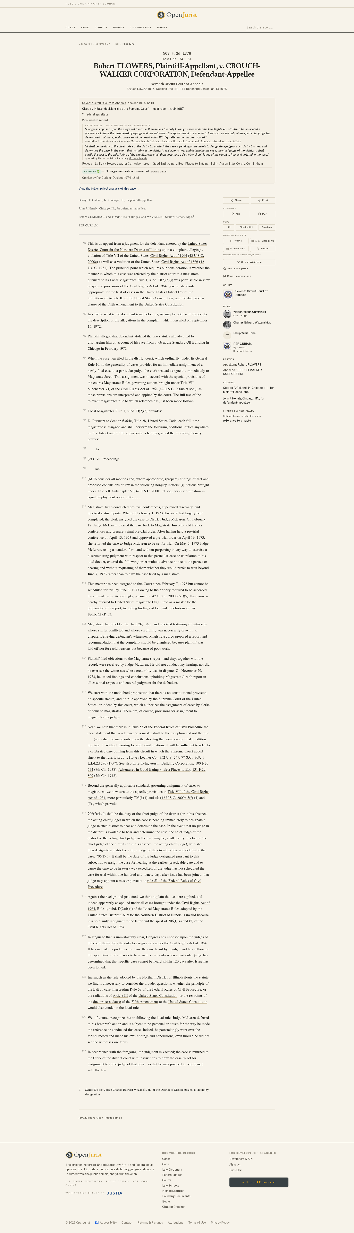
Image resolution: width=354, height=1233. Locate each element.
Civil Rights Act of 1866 (179, 261)
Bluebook (267, 227)
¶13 (84, 623)
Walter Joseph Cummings (249, 311)
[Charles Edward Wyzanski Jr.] (227, 325)
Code (85, 27)
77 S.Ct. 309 (190, 757)
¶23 (84, 1051)
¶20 (84, 936)
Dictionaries (140, 27)
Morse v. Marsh (140, 141)
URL (229, 227)
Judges (118, 27)
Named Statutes (173, 1190)
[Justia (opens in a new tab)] (115, 1193)
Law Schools (170, 1185)
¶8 (84, 458)
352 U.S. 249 (169, 757)
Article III (116, 297)
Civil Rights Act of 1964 (168, 255)
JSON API (235, 1170)
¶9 (84, 468)
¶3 (84, 335)
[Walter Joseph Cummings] (227, 314)
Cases (70, 27)
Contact (127, 1222)
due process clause (107, 1001)
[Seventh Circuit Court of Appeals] (227, 346)
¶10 (84, 478)
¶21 (84, 976)
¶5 (84, 410)
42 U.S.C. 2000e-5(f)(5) (170, 595)
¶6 (84, 420)
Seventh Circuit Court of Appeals (177, 84)
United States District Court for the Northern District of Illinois (135, 914)
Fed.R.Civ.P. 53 (99, 614)
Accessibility (106, 1222)
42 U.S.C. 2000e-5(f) (177, 797)
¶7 (84, 448)
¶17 (84, 784)
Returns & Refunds (150, 1222)
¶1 (84, 242)
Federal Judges (172, 1174)
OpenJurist (85, 43)
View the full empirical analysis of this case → (109, 188)
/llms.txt (235, 1164)
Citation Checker (173, 1206)
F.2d (116, 43)
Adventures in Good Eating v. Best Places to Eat (154, 769)
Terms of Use (197, 1222)
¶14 (84, 657)
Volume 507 (102, 43)
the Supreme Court (167, 698)
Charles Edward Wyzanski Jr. (252, 322)
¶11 (84, 506)
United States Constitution (153, 297)
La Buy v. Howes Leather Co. (113, 163)
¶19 (84, 895)
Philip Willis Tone (244, 333)
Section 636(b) (121, 420)
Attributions (175, 1222)
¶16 (84, 726)
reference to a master (136, 732)
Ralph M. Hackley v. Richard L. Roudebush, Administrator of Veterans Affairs (195, 141)
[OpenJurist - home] (177, 15)
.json (100, 1117)
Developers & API (241, 1159)
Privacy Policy (220, 1222)
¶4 (84, 357)
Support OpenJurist (259, 1182)
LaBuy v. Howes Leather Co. (136, 757)
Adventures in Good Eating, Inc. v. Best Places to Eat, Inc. (171, 163)
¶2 (84, 313)
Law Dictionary (172, 1169)
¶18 (84, 813)
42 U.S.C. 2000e (172, 388)
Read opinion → (242, 351)
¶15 (84, 692)
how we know (158, 171)
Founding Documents (176, 1196)
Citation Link (246, 227)
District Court (176, 291)
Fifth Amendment (121, 304)
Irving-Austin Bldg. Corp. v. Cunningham (237, 163)
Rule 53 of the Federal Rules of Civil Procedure (167, 726)
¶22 (84, 1016)
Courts (101, 27)
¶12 (84, 583)
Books (162, 27)
